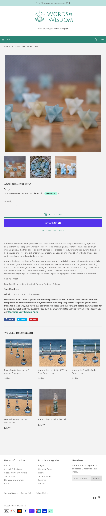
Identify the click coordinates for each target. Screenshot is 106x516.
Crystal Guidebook (13, 469)
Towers (41, 483)
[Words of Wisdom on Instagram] (99, 498)
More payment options (53, 230)
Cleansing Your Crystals (15, 473)
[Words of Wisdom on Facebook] (94, 498)
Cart (101, 39)
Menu (8, 39)
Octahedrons (44, 476)
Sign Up (96, 478)
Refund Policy (42, 493)
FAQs (6, 483)
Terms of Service (11, 493)
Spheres (42, 480)
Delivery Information (14, 480)
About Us (8, 465)
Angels (41, 465)
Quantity (8, 201)
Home (7, 47)
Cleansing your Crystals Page (23, 312)
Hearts (41, 473)
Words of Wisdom (18, 506)
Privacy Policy (27, 493)
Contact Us (9, 476)
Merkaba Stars (45, 469)
